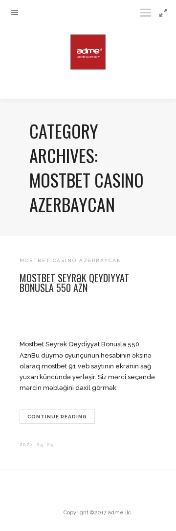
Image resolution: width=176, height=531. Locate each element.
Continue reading (57, 416)
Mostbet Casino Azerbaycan (71, 260)
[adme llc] (88, 49)
